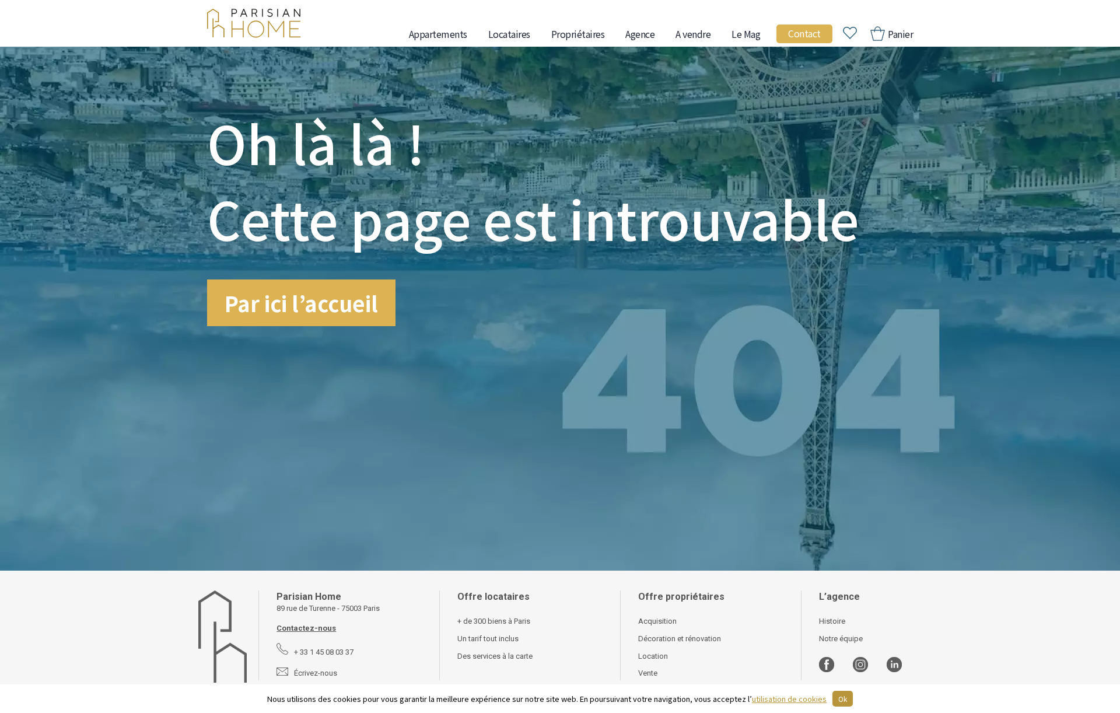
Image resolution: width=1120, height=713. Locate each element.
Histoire (832, 621)
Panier (900, 34)
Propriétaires (578, 34)
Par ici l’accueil (301, 303)
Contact (804, 33)
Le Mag (746, 34)
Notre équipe (841, 638)
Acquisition (657, 621)
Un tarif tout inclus (488, 638)
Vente (647, 673)
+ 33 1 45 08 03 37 (324, 652)
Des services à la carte (495, 656)
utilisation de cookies (789, 698)
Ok (842, 699)
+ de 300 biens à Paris (493, 621)
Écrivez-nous (315, 673)
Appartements (438, 34)
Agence (639, 34)
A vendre (693, 34)
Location (653, 656)
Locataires (509, 34)
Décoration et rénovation (679, 638)
